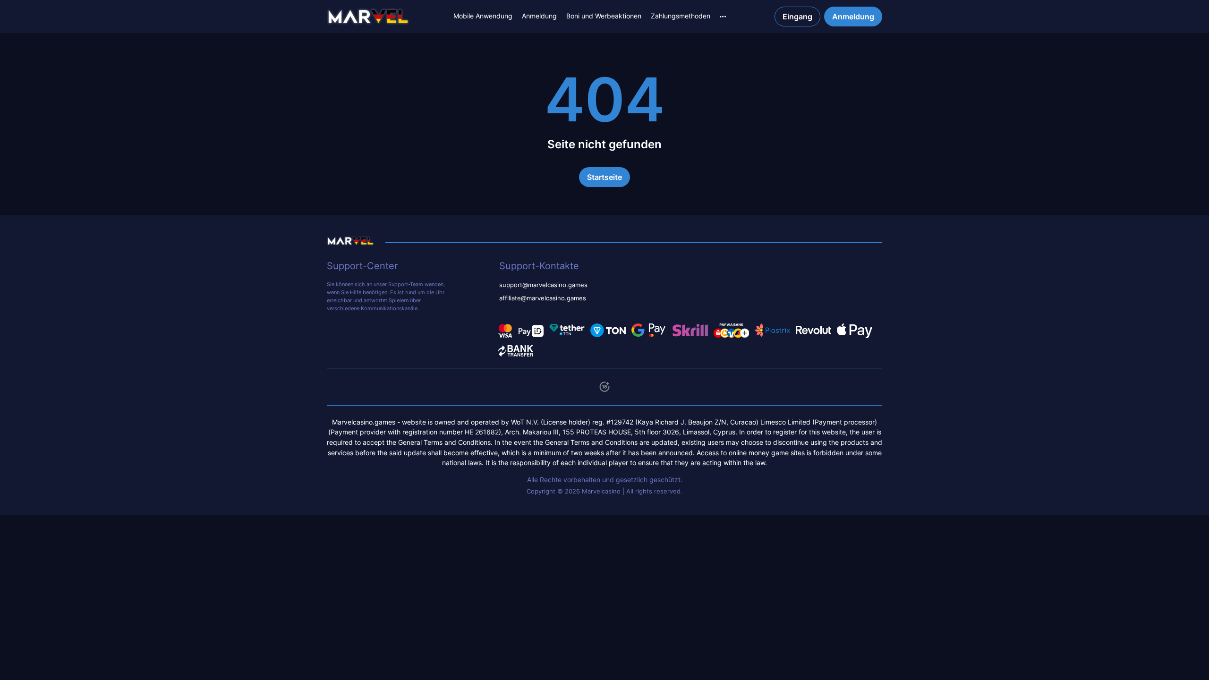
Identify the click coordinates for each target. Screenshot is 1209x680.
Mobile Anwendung (482, 16)
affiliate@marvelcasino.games (542, 298)
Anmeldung (539, 16)
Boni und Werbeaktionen (603, 16)
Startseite (604, 177)
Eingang (797, 16)
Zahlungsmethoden (680, 16)
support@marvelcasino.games (543, 285)
